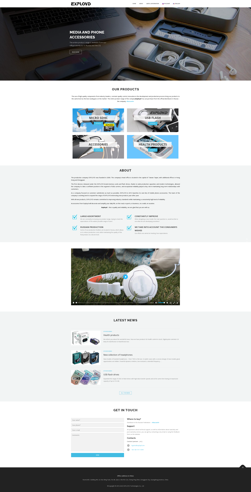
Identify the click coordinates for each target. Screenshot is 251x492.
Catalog (98, 123)
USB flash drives (111, 374)
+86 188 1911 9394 (137, 450)
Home (134, 3)
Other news (107, 331)
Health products (111, 335)
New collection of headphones (117, 354)
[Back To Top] (242, 467)
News (141, 3)
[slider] (113, 303)
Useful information (152, 3)
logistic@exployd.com (138, 445)
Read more (75, 52)
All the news (125, 393)
